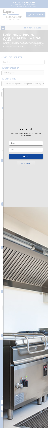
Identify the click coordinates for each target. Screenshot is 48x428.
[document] (24, 214)
